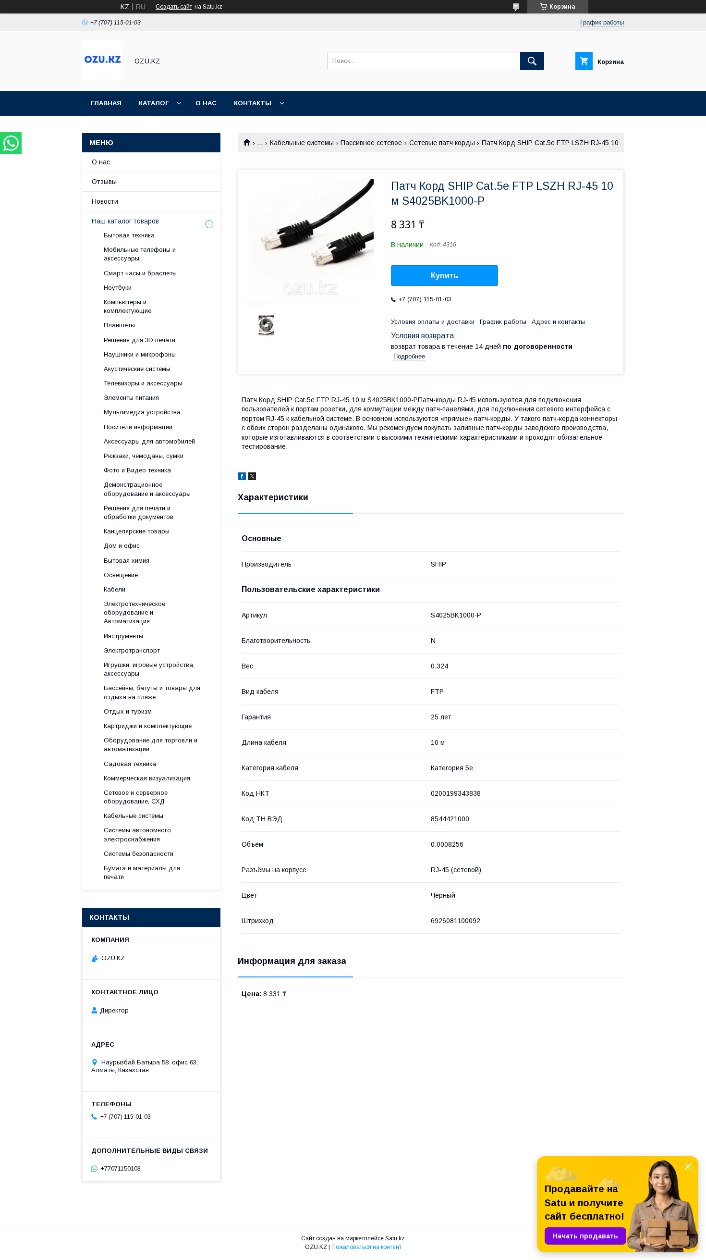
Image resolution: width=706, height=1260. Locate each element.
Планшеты (119, 325)
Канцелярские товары (137, 531)
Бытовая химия (126, 560)
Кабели (114, 589)
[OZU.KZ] (102, 78)
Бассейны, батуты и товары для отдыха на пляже (152, 692)
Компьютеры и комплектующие (127, 306)
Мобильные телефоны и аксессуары (140, 254)
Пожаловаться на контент (366, 1247)
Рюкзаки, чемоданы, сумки (143, 455)
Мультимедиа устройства (142, 412)
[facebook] (242, 478)
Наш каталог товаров (125, 221)
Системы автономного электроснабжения (137, 834)
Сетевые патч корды (442, 143)
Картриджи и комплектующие (148, 725)
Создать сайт (174, 6)
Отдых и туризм (128, 711)
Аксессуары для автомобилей (149, 441)
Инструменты (123, 636)
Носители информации (138, 427)
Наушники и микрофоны (140, 354)
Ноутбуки (118, 287)
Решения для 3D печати (139, 340)
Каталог (154, 103)
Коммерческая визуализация (147, 778)
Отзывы (104, 181)
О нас (206, 103)
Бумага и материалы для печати (142, 872)
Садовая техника (130, 763)
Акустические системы (137, 368)
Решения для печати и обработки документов (138, 512)
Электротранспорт (132, 650)
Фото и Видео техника (137, 470)
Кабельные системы (302, 143)
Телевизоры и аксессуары (143, 383)
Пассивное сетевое (371, 143)
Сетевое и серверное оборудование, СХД (136, 797)
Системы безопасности (138, 853)
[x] (252, 478)
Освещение (121, 575)
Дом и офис (122, 545)
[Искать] (532, 61)
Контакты (252, 103)
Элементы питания (131, 397)
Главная (106, 103)
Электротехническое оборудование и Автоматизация (134, 612)
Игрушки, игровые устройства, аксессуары (149, 669)
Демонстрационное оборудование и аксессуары (147, 489)
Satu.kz (395, 1238)
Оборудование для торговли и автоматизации (150, 745)
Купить (444, 276)
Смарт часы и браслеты (140, 273)
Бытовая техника (129, 235)
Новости (105, 201)
